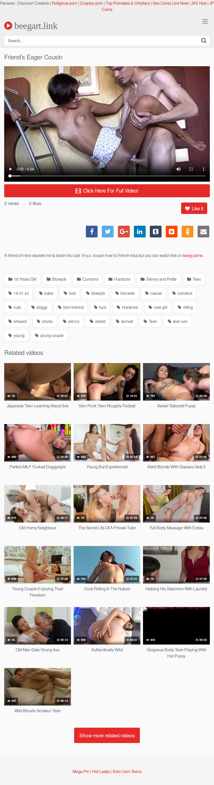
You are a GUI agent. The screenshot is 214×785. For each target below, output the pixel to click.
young (19, 335)
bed (72, 293)
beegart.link (34, 25)
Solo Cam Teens (126, 771)
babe (49, 293)
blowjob (97, 293)
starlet (99, 321)
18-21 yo (21, 293)
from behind (73, 307)
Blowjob (59, 279)
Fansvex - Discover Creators (24, 3)
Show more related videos (107, 735)
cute (17, 307)
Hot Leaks (101, 771)
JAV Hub (199, 3)
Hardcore (121, 279)
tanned (126, 321)
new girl (160, 307)
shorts (47, 321)
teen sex (180, 321)
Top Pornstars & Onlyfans (128, 3)
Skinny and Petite (161, 279)
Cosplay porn (91, 3)
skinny (73, 321)
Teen (196, 279)
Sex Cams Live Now (170, 3)
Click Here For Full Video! (110, 190)
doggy (41, 307)
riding (187, 307)
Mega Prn (81, 771)
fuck (102, 307)
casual (156, 293)
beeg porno (193, 255)
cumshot (184, 293)
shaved (20, 321)
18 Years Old (25, 279)
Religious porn (64, 3)
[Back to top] (199, 768)
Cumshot (89, 279)
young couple (51, 335)
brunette (127, 293)
